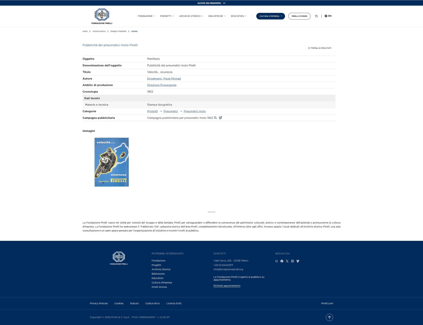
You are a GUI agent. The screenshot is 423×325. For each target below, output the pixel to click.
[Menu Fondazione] (154, 15)
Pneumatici (171, 111)
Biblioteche (216, 16)
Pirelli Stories (299, 16)
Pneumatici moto (195, 111)
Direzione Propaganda (161, 85)
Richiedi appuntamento (226, 285)
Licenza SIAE (173, 303)
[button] (316, 16)
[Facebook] (282, 261)
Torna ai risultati (320, 48)
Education (237, 16)
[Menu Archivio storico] (202, 15)
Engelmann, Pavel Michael (164, 78)
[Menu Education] (245, 15)
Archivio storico (190, 16)
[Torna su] (329, 317)
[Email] (276, 261)
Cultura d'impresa (269, 16)
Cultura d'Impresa (162, 282)
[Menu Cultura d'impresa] (281, 15)
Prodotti (152, 111)
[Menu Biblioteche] (224, 15)
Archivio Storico (161, 269)
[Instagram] (292, 261)
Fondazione (145, 16)
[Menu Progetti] (173, 15)
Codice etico (152, 303)
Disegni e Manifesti (118, 31)
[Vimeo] (297, 261)
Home (85, 31)
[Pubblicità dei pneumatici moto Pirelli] (112, 167)
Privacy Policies (99, 303)
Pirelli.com (327, 303)
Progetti (165, 16)
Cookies (118, 303)
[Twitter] (287, 261)
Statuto (134, 303)
